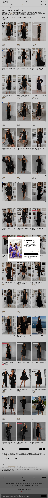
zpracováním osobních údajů (34, 256)
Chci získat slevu (31, 254)
